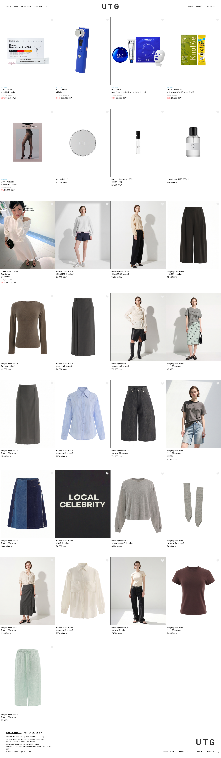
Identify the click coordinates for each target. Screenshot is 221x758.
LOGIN (190, 6)
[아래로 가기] (217, 752)
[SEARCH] (46, 6)
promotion (26, 6)
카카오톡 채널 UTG (13, 732)
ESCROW (211, 751)
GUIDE (199, 751)
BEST (16, 6)
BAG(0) (199, 6)
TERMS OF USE (168, 751)
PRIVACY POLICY (185, 751)
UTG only (38, 6)
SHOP (8, 6)
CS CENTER (210, 6)
